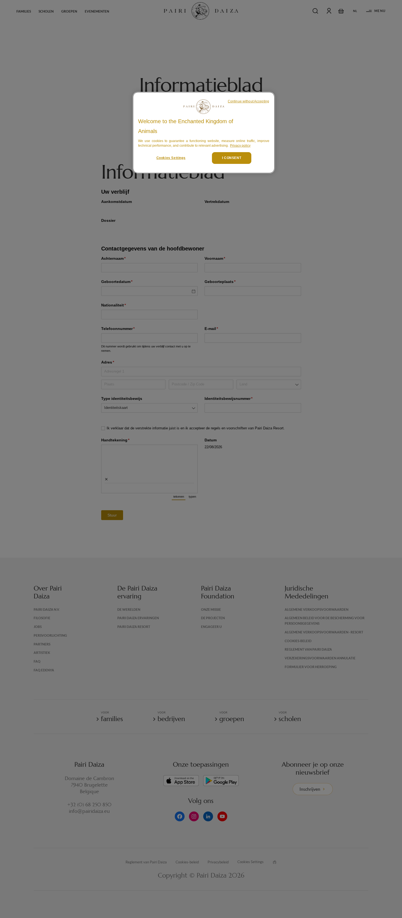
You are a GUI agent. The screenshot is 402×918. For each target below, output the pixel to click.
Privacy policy (240, 145)
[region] (204, 132)
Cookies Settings (171, 158)
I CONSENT (231, 158)
